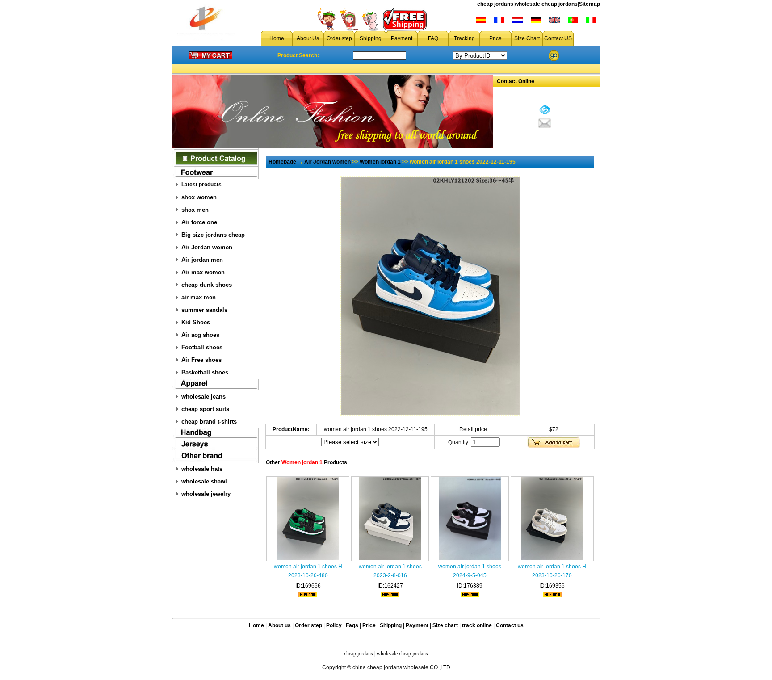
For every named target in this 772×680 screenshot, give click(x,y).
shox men (195, 209)
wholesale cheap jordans (546, 4)
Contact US (558, 38)
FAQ (433, 38)
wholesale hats (201, 469)
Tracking (464, 38)
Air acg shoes (200, 335)
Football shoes (201, 347)
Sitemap (589, 4)
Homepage (282, 162)
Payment (401, 38)
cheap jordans (495, 4)
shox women (199, 197)
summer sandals (204, 309)
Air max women (203, 272)
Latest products (201, 184)
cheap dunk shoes (206, 284)
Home (276, 38)
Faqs (352, 625)
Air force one (199, 222)
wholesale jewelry (206, 494)
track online (477, 625)
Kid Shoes (195, 322)
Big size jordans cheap (213, 234)
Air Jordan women (206, 247)
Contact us (510, 625)
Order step (339, 38)
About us (279, 625)
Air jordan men (202, 259)
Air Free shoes (201, 360)
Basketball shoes (204, 372)
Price (495, 38)
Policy (334, 625)
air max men (198, 297)
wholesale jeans (203, 396)
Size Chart (527, 38)
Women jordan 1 (380, 162)
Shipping (371, 38)
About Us (308, 38)
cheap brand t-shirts (209, 421)
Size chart (445, 625)
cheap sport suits (205, 409)
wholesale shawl (204, 481)
